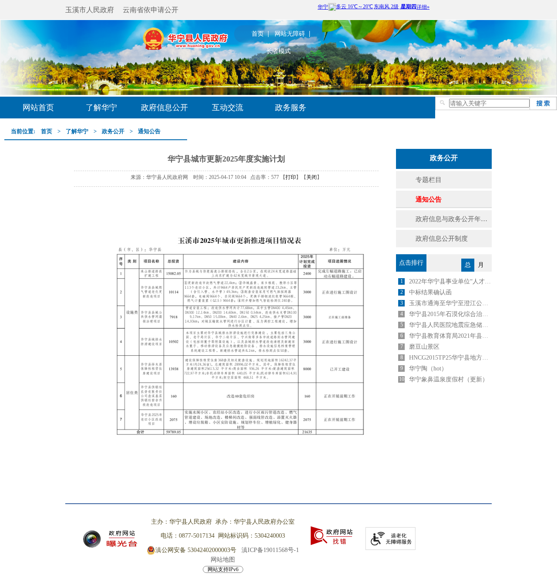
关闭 (311, 177)
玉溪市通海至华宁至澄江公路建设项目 (450, 303)
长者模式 (278, 51)
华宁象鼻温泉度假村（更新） (448, 379)
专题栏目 (429, 179)
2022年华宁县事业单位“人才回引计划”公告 (450, 281)
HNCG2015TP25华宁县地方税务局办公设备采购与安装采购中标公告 (450, 357)
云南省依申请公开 (150, 9)
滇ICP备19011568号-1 (270, 550)
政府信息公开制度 (442, 238)
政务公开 (113, 131)
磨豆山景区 (424, 346)
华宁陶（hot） (428, 368)
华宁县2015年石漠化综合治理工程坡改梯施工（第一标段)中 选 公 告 (450, 314)
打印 (290, 177)
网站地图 (223, 559)
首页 (258, 34)
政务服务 (290, 107)
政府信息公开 (164, 107)
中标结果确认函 (430, 292)
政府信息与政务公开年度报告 (454, 218)
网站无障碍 (290, 34)
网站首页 (38, 107)
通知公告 (149, 131)
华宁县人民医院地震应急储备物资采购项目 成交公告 (450, 325)
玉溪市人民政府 (89, 9)
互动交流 (227, 107)
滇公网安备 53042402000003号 (195, 550)
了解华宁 (101, 107)
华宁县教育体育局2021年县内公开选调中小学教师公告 (450, 336)
